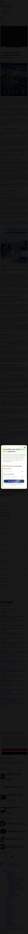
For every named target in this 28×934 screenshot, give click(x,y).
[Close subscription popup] (24, 447)
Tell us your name (7, 468)
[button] (14, 481)
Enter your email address (9, 474)
